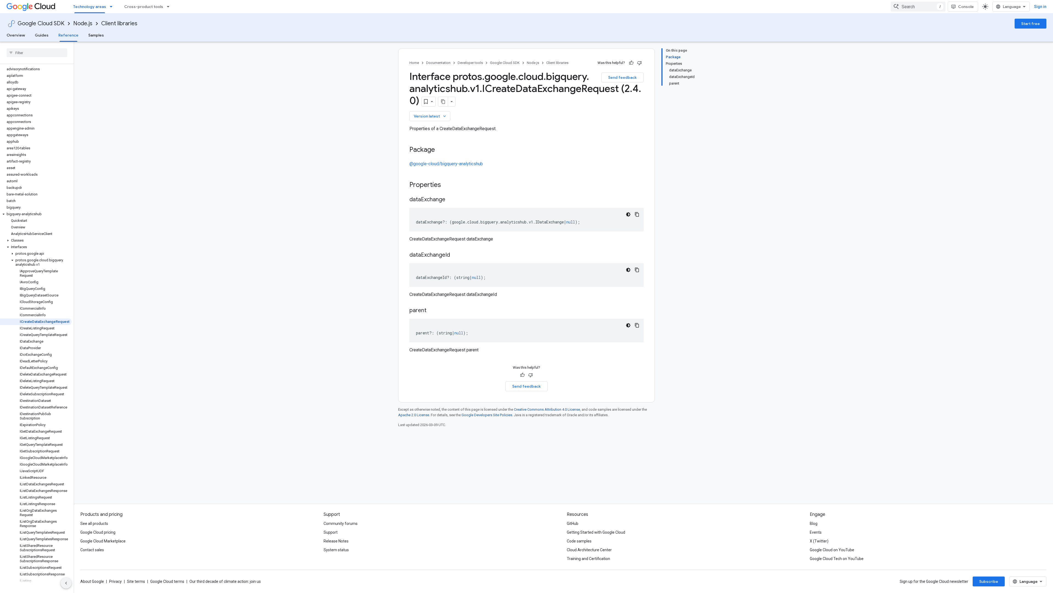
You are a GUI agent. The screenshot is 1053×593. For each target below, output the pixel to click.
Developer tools (470, 63)
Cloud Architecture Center (589, 550)
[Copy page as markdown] (443, 101)
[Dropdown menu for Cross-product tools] (169, 6)
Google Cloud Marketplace (103, 541)
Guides (42, 35)
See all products (94, 523)
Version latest (430, 116)
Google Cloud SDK (41, 23)
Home (414, 63)
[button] (36, 214)
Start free (1030, 23)
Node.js (82, 23)
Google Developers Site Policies (487, 415)
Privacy (115, 581)
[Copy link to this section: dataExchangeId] (455, 255)
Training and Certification (588, 558)
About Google (92, 581)
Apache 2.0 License (413, 415)
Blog (813, 523)
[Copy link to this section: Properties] (448, 185)
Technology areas (89, 6)
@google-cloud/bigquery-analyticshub (446, 163)
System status (336, 550)
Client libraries (119, 23)
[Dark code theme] (628, 214)
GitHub (572, 523)
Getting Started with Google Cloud (596, 532)
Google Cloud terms (167, 581)
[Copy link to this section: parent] (431, 310)
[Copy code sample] (637, 214)
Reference (68, 35)
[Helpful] (631, 63)
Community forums (341, 523)
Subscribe (988, 581)
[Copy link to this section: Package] (440, 150)
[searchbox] (37, 52)
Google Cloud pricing (97, 532)
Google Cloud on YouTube (832, 550)
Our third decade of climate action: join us (225, 581)
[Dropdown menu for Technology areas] (112, 6)
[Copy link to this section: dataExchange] (450, 200)
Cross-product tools (143, 6)
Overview (16, 35)
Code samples (579, 541)
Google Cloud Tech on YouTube (837, 558)
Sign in (1040, 6)
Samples (96, 35)
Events (816, 532)
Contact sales (92, 550)
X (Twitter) (819, 541)
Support (331, 532)
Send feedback (622, 77)
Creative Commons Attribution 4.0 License (547, 409)
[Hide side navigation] (66, 583)
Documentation (438, 63)
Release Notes (336, 541)
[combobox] (918, 7)
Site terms (136, 581)
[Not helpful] (639, 63)
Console (966, 6)
